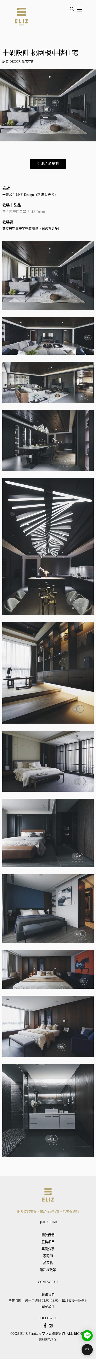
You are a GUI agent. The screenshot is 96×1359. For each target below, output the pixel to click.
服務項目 (48, 1242)
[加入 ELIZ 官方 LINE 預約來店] (87, 1335)
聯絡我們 (48, 1294)
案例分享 (48, 1249)
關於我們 (48, 1235)
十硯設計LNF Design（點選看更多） (30, 194)
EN (87, 1349)
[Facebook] (45, 1325)
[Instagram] (50, 1325)
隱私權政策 (48, 1270)
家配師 (48, 1256)
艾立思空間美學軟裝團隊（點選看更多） (31, 228)
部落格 (48, 1263)
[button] (48, 164)
